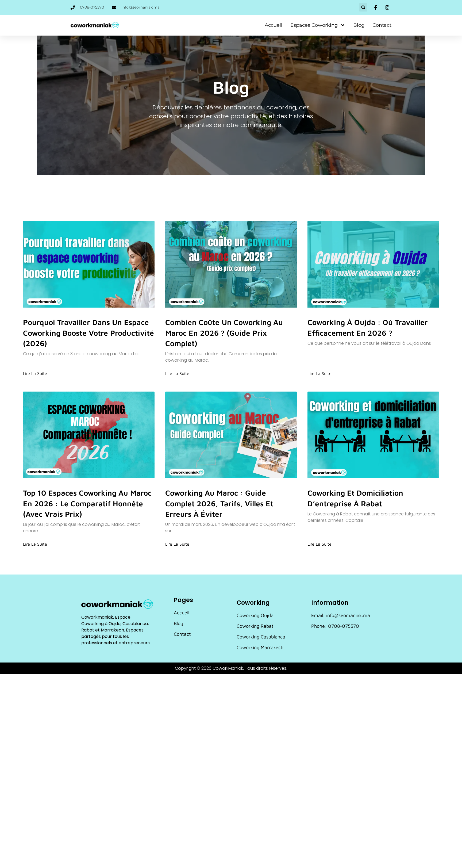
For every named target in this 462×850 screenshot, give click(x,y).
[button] (363, 7)
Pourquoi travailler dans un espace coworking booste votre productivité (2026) (88, 332)
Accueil (273, 25)
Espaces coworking (314, 25)
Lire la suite (35, 373)
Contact (381, 25)
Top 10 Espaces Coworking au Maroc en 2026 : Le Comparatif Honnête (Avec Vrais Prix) (87, 503)
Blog (358, 25)
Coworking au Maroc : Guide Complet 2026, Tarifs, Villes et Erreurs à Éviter (219, 503)
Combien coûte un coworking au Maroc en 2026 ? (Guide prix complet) (224, 332)
